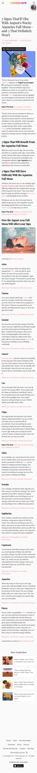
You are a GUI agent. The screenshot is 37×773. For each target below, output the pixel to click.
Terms (19, 745)
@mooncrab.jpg (17, 259)
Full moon (6, 43)
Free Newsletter (25, 741)
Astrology (26, 41)
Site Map (30, 749)
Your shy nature (8, 358)
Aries (12, 271)
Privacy (26, 745)
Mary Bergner (11, 41)
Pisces (24, 613)
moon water (6, 208)
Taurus (26, 298)
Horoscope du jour (17, 753)
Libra (24, 462)
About (8, 741)
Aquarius (5, 83)
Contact (22, 749)
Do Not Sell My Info (10, 749)
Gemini (28, 339)
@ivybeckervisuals (27, 641)
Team (15, 741)
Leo (10, 95)
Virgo (4, 129)
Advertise (11, 745)
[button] (27, 753)
